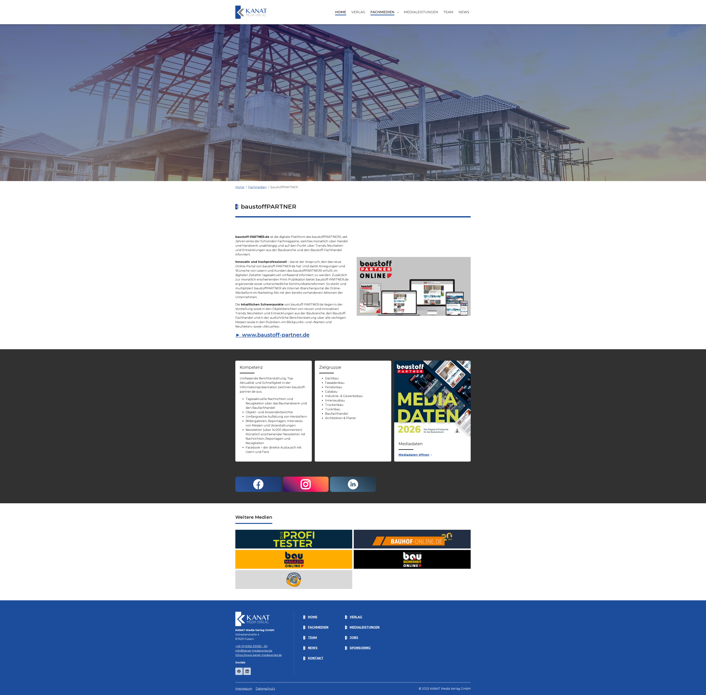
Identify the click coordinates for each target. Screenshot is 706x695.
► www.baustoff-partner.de (272, 335)
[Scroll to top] (697, 687)
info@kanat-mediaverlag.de (253, 650)
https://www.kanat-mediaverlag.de (258, 655)
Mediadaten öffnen (414, 455)
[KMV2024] (251, 12)
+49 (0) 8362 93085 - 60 (251, 646)
